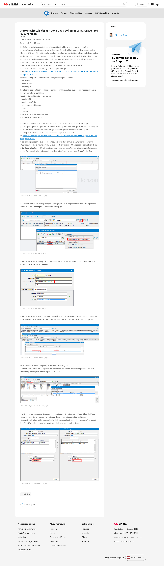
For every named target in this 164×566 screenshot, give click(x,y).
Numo (52, 533)
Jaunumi (88, 13)
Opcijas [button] (97, 31)
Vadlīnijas (22, 537)
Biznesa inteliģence (58, 537)
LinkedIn (85, 533)
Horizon (54, 13)
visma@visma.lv (127, 541)
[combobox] (92, 4)
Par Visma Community (27, 529)
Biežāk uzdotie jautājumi (28, 541)
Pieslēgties (141, 4)
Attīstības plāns (102, 13)
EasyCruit (54, 541)
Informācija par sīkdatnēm (29, 545)
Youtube (85, 541)
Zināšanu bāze (76, 13)
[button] (59, 174)
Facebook (86, 529)
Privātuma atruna (25, 549)
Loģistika (26, 494)
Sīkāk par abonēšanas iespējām (124, 80)
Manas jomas (152, 4)
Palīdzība (157, 4)
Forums (64, 13)
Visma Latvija (136, 557)
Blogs (84, 537)
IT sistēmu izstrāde (58, 545)
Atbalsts (115, 13)
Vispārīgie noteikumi (26, 533)
